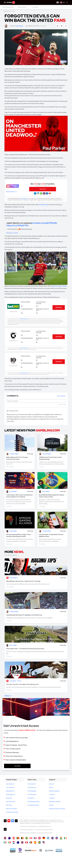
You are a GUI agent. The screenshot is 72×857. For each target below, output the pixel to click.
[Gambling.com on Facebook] (12, 822)
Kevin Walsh (13, 491)
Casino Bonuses (32, 787)
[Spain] (35, 842)
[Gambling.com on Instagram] (16, 822)
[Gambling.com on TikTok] (5, 831)
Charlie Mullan (19, 26)
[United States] (43, 842)
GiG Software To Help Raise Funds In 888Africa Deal (51, 535)
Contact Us (52, 794)
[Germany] (43, 838)
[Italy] (5, 842)
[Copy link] (66, 26)
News (13, 11)
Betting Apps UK (10, 794)
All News (7, 696)
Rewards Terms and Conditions (57, 808)
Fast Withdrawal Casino (34, 801)
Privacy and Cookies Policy (44, 830)
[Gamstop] (13, 850)
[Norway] (22, 842)
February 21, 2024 (12, 233)
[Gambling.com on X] (5, 822)
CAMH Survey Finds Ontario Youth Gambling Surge (50, 458)
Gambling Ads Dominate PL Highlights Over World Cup (24, 615)
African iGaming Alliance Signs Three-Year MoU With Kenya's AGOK (18, 535)
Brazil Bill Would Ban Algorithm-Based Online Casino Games (51, 496)
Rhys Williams (14, 578)
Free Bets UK (31, 798)
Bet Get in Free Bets (43, 184)
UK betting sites (43, 205)
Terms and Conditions (27, 830)
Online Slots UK (32, 784)
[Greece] (48, 838)
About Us (51, 784)
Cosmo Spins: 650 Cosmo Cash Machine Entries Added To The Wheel (19, 496)
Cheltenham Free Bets (12, 812)
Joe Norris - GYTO (15, 681)
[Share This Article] (57, 26)
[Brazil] (26, 838)
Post (64, 404)
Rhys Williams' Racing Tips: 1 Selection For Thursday (23, 581)
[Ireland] (65, 838)
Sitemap (51, 805)
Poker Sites (9, 805)
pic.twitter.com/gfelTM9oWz (44, 223)
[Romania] (31, 842)
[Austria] (13, 838)
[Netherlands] (13, 842)
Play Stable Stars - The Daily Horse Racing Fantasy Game (25, 649)
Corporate (52, 798)
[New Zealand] (18, 842)
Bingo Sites (9, 798)
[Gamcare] (20, 850)
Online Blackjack (32, 791)
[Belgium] (18, 838)
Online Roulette (32, 794)
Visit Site (58, 307)
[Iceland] (52, 838)
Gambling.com (6, 11)
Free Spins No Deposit (33, 805)
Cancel (60, 404)
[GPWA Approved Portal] (59, 850)
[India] (61, 838)
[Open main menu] (5, 2)
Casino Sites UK (10, 784)
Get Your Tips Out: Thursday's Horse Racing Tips (22, 684)
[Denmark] (39, 838)
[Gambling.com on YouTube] (8, 822)
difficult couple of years (59, 286)
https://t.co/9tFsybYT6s (17, 225)
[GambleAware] (30, 850)
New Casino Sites (10, 801)
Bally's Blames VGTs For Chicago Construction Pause (17, 458)
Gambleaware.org (24, 198)
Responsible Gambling (55, 801)
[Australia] (9, 838)
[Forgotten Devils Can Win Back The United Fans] (5, 838)
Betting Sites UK (10, 791)
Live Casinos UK (10, 787)
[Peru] (26, 842)
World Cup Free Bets (11, 808)
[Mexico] (9, 842)
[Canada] (31, 838)
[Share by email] (61, 26)
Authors (51, 787)
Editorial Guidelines (54, 791)
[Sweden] (39, 842)
